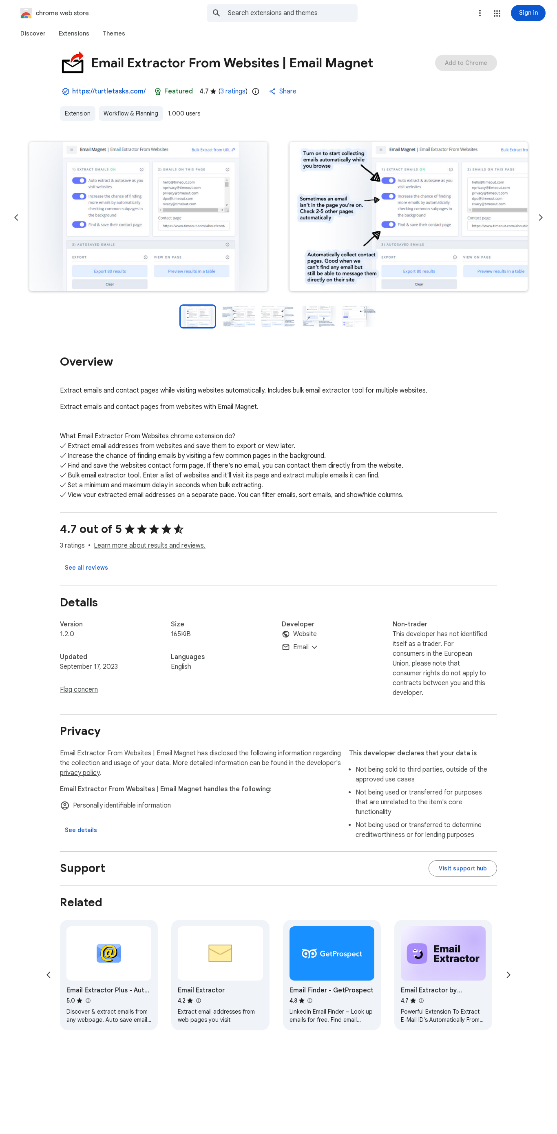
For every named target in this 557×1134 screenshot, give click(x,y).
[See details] (81, 830)
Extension (78, 113)
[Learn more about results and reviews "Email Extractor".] (198, 1000)
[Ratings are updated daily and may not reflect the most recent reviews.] (256, 91)
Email (301, 647)
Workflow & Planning (131, 113)
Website (305, 634)
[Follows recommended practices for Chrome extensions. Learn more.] (158, 91)
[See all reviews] (86, 567)
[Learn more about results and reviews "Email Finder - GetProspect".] (310, 1000)
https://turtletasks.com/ (109, 91)
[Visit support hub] (463, 868)
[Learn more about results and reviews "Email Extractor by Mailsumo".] (421, 1000)
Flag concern (79, 690)
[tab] (33, 33)
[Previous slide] (16, 217)
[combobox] (293, 13)
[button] (497, 13)
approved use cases (385, 779)
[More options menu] (480, 13)
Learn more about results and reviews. (150, 545)
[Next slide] (541, 217)
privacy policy (79, 773)
